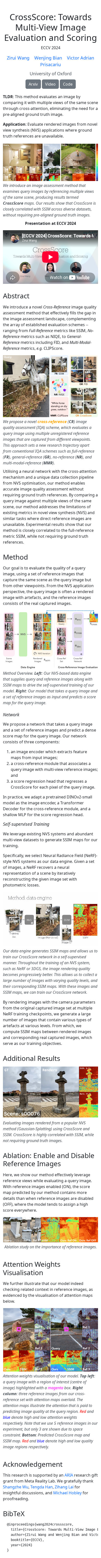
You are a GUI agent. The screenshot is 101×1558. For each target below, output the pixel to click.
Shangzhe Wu (15, 1487)
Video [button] (50, 84)
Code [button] (68, 84)
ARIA (68, 1475)
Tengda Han (41, 1487)
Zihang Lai (64, 1487)
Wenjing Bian (48, 58)
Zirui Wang (18, 58)
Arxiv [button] (33, 84)
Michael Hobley (67, 1493)
